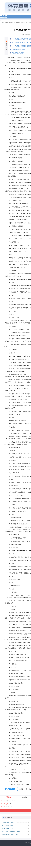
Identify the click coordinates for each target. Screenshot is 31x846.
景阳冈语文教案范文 (7, 828)
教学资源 (11, 22)
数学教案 (18, 22)
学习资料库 (5, 22)
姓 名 (3, 800)
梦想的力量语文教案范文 (8, 822)
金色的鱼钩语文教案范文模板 (10, 834)
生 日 (3, 806)
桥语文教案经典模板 (7, 825)
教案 (14, 22)
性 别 (3, 803)
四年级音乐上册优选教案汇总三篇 (11, 831)
